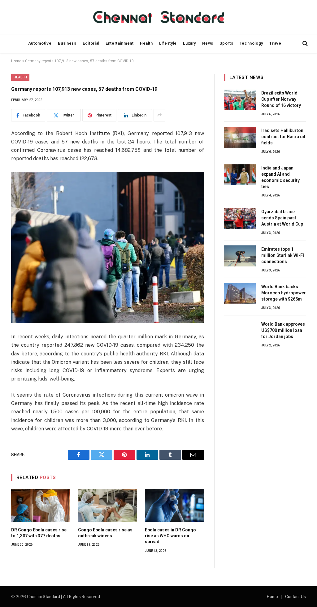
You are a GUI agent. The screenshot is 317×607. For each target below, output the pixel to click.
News (207, 43)
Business (67, 43)
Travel (275, 43)
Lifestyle (168, 43)
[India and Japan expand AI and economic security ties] (240, 174)
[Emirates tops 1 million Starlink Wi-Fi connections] (240, 255)
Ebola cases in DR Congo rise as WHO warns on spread (170, 535)
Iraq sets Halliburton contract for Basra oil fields (283, 136)
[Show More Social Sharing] (159, 115)
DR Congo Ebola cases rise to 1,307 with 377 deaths (39, 532)
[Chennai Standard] (158, 17)
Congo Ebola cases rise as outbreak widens (105, 532)
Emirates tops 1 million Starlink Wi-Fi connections (282, 255)
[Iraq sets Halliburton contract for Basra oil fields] (240, 137)
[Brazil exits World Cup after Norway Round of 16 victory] (240, 99)
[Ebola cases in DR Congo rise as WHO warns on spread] (174, 505)
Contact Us (295, 596)
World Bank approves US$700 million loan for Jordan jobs (283, 330)
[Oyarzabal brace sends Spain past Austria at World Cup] (240, 218)
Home (16, 61)
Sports (226, 43)
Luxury (189, 43)
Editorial (91, 43)
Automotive (39, 43)
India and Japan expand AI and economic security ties (280, 177)
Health (146, 43)
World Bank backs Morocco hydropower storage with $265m (283, 292)
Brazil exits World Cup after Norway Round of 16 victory (281, 99)
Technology (251, 43)
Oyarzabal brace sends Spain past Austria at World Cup (282, 218)
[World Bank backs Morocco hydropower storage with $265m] (240, 293)
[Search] (304, 44)
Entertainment (119, 43)
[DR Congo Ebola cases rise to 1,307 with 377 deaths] (40, 505)
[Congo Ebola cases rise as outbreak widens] (107, 505)
